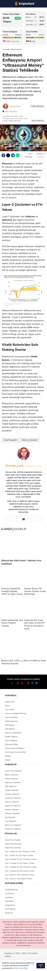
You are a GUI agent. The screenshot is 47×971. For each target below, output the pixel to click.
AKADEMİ (7, 36)
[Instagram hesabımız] (14, 967)
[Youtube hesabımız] (19, 967)
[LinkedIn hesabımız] (32, 967)
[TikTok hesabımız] (23, 967)
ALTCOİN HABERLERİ (12, 31)
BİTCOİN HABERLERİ (12, 26)
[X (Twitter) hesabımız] (10, 967)
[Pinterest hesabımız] (28, 967)
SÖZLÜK (7, 41)
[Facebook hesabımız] (5, 967)
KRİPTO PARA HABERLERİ (14, 20)
